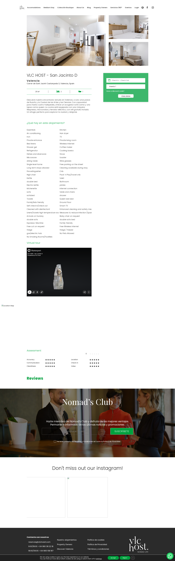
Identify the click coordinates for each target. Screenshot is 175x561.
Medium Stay (49, 7)
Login (137, 7)
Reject (125, 558)
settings (99, 559)
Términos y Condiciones (83, 441)
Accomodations (34, 7)
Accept (113, 558)
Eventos (128, 7)
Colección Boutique (65, 7)
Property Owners (100, 7)
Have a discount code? (115, 91)
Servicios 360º (116, 7)
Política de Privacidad (111, 441)
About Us (80, 7)
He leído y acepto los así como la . (89, 441)
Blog (89, 7)
